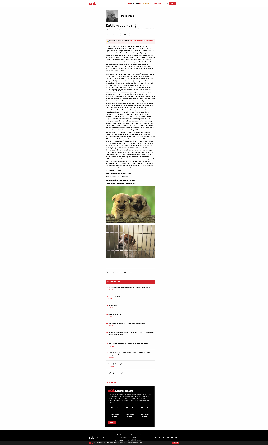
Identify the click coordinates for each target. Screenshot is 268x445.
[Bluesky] (172, 437)
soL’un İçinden (139, 434)
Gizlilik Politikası (132, 437)
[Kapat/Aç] (134, 440)
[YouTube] (176, 437)
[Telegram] (164, 437)
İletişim (122, 434)
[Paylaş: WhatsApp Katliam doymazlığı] (125, 34)
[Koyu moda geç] (164, 3)
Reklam (127, 434)
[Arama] (167, 3)
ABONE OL (172, 3)
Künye (132, 434)
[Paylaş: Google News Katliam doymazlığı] (130, 34)
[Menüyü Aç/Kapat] (178, 3)
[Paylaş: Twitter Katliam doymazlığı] (119, 34)
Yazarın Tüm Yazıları (111, 382)
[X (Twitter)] (160, 437)
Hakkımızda (115, 434)
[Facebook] (155, 437)
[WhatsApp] (168, 437)
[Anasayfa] (91, 437)
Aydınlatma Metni (123, 437)
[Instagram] (151, 437)
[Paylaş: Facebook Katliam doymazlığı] (113, 34)
